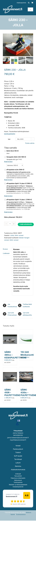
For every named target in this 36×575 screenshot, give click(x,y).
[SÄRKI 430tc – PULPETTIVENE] (26, 368)
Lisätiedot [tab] (6, 253)
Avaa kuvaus (8, 161)
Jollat (12, 235)
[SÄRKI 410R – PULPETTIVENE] (10, 368)
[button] (28, 2)
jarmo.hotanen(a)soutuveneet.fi (18, 438)
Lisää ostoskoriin (26, 224)
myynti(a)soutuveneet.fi (18, 440)
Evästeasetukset (21, 514)
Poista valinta (29, 143)
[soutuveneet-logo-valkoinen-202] (12, 6)
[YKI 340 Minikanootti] (26, 331)
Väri (9, 139)
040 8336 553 (18, 435)
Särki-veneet (19, 235)
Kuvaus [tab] (5, 249)
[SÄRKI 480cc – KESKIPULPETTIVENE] (10, 331)
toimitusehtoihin (9, 134)
